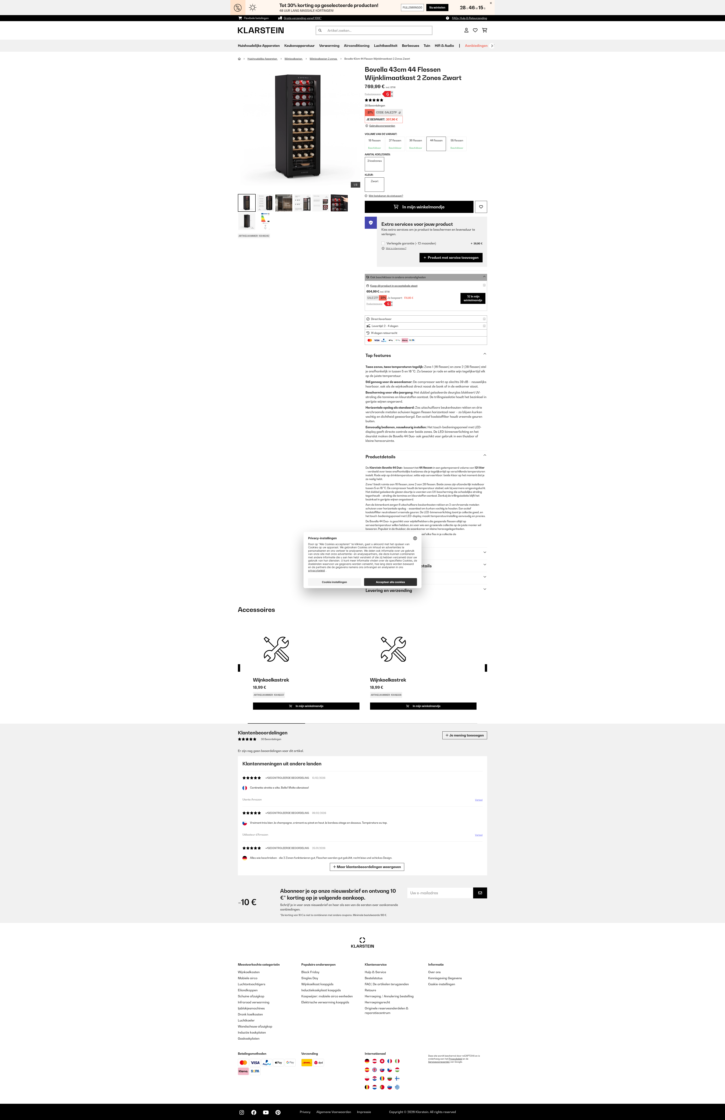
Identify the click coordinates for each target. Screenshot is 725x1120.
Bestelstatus (374, 978)
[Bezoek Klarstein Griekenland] (397, 1087)
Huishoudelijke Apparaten (263, 58)
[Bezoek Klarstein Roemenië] (382, 1078)
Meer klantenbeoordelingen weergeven (368, 867)
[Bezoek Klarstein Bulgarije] (389, 1078)
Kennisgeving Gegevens (445, 978)
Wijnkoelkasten (294, 58)
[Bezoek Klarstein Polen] (367, 1078)
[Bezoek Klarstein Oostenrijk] (374, 1061)
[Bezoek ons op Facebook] (254, 1112)
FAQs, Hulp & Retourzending (469, 18)
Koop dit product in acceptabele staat (393, 285)
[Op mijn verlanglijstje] (481, 207)
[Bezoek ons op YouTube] (266, 1112)
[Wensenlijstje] (475, 30)
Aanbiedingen (476, 46)
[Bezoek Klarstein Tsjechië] (389, 1070)
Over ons (434, 972)
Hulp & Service (375, 972)
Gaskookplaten (248, 1038)
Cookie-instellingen (441, 984)
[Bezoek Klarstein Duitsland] (367, 1061)
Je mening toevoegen (466, 735)
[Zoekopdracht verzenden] (320, 30)
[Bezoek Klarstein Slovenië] (389, 1087)
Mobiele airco (247, 978)
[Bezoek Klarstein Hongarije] (397, 1070)
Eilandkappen (248, 990)
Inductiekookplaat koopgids (321, 990)
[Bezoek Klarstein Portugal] (382, 1087)
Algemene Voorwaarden (333, 1112)
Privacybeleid (455, 1059)
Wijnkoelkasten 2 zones (324, 58)
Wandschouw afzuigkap (255, 1026)
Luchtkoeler (246, 1020)
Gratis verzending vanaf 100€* (303, 18)
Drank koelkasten (250, 1014)
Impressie (364, 1112)
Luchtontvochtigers (251, 984)
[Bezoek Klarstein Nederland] (374, 1087)
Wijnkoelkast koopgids (317, 984)
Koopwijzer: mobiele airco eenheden (327, 996)
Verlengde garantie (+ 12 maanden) (411, 243)
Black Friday (310, 972)
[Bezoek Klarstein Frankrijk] (389, 1061)
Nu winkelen (437, 7)
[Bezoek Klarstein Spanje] (367, 1070)
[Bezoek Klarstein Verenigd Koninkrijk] (374, 1070)
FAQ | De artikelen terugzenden (387, 984)
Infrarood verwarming (253, 1002)
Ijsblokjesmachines (251, 1008)
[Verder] (492, 46)
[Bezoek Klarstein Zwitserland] (382, 1061)
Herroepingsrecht (377, 1002)
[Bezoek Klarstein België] (367, 1087)
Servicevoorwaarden (439, 1062)
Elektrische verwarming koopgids (325, 1002)
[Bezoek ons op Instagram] (241, 1112)
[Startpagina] (243, 58)
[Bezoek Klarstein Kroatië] (374, 1078)
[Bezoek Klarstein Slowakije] (382, 1070)
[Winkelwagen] (484, 30)
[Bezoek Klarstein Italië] (397, 1061)
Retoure (370, 990)
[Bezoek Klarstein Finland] (397, 1078)
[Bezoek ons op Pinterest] (278, 1112)
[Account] (466, 30)
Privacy (305, 1112)
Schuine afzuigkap (251, 996)
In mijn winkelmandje (423, 206)
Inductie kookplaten (252, 1032)
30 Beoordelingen (375, 105)
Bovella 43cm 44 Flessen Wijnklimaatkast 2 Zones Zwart (377, 58)
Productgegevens (373, 94)
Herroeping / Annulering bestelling (389, 996)
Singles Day (309, 978)
